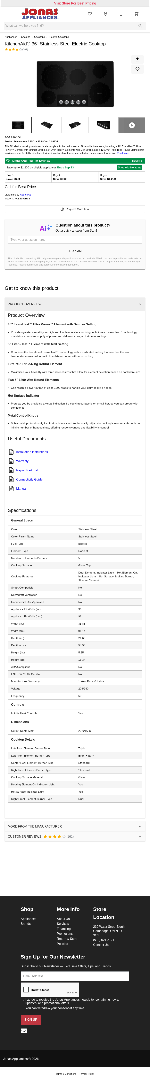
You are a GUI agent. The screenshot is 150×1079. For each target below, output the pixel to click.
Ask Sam (75, 251)
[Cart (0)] (136, 14)
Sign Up (30, 1019)
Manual (21, 488)
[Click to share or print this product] (137, 59)
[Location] (105, 14)
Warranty (22, 461)
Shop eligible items (129, 167)
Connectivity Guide (29, 479)
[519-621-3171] (121, 14)
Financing (64, 928)
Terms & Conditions (66, 1073)
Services (63, 923)
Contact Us (101, 944)
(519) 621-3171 (103, 940)
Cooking (25, 36)
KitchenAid (25, 194)
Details (136, 160)
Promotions (65, 933)
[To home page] (40, 14)
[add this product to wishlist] (137, 69)
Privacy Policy (86, 1073)
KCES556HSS (22, 198)
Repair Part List (27, 470)
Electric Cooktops (59, 36)
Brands (26, 923)
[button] (11, 14)
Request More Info (77, 209)
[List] (90, 14)
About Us (63, 919)
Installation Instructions (32, 452)
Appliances (11, 36)
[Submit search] (140, 25)
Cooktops (39, 36)
